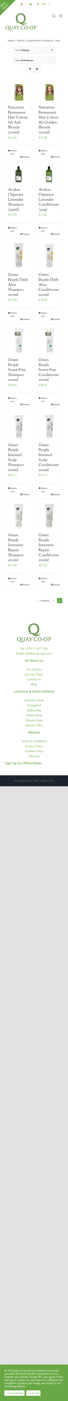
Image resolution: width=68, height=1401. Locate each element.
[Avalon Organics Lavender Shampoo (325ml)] (18, 174)
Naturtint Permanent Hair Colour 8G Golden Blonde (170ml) (48, 120)
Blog (34, 684)
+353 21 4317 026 (36, 648)
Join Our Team (34, 674)
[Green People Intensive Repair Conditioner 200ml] (49, 516)
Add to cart (13, 152)
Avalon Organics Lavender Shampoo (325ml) (16, 200)
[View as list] (36, 68)
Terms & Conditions (34, 741)
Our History (34, 669)
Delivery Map (34, 720)
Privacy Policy (34, 746)
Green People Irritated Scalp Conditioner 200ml (49, 457)
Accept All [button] (33, 1393)
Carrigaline (34, 705)
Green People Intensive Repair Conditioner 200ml (49, 547)
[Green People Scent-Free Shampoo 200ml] (18, 340)
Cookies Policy (34, 751)
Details (26, 156)
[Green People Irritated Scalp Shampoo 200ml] (18, 426)
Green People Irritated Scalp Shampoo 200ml (16, 457)
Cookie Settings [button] (14, 1393)
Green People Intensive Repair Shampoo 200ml (16, 547)
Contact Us (34, 679)
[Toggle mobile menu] (61, 16)
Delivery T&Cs (34, 725)
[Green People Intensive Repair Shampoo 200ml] (18, 516)
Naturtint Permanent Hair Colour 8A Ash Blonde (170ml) (18, 120)
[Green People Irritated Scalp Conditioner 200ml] (49, 426)
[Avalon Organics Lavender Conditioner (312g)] (49, 174)
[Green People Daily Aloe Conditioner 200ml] (49, 255)
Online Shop (34, 715)
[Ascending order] (52, 50)
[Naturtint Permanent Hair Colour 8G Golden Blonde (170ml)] (49, 92)
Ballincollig (34, 710)
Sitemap (34, 756)
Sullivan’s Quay (34, 700)
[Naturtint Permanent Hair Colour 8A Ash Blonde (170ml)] (18, 92)
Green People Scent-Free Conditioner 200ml (49, 370)
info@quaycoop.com (38, 653)
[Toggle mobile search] (54, 16)
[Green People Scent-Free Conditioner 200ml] (49, 340)
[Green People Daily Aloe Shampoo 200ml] (18, 255)
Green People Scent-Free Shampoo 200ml (17, 370)
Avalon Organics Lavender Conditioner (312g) (49, 200)
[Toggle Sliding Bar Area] (8, 8)
